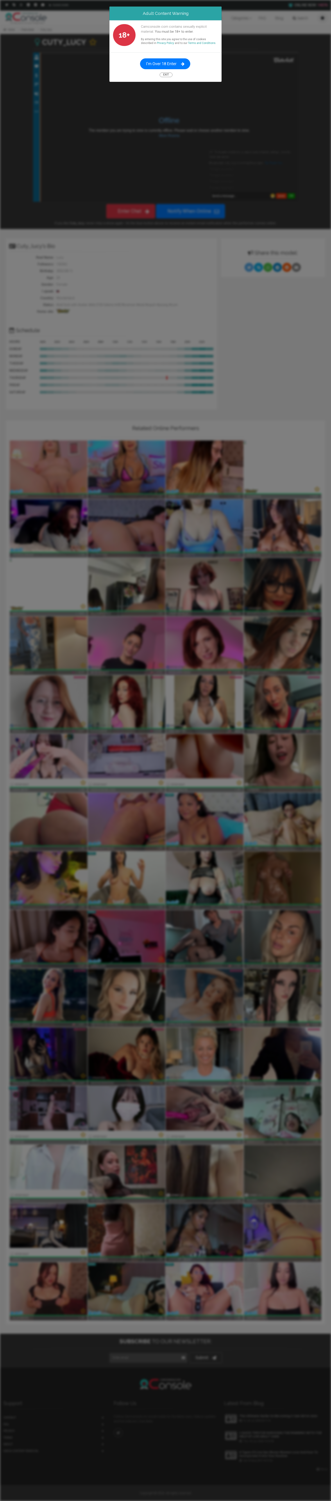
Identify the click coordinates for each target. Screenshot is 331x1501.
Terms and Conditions (201, 43)
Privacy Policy (165, 43)
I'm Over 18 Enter (161, 63)
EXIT (166, 74)
